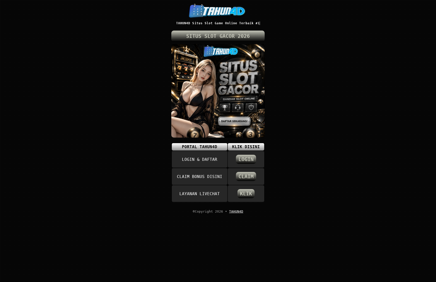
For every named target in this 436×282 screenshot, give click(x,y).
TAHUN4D (236, 211)
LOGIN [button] (246, 159)
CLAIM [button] (246, 176)
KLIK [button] (246, 194)
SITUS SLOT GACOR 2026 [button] (218, 36)
